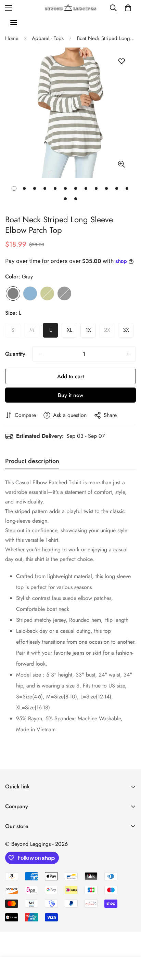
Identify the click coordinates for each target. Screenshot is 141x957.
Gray (13, 293)
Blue (30, 293)
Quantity (15, 354)
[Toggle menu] (14, 22)
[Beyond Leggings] (70, 8)
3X (128, 332)
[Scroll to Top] (129, 921)
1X (91, 332)
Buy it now (70, 395)
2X (109, 332)
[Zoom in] (121, 164)
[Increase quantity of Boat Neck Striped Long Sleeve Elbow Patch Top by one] (128, 354)
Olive (47, 293)
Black (64, 293)
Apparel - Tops (48, 38)
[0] (128, 8)
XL (72, 332)
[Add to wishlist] (121, 61)
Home (11, 38)
